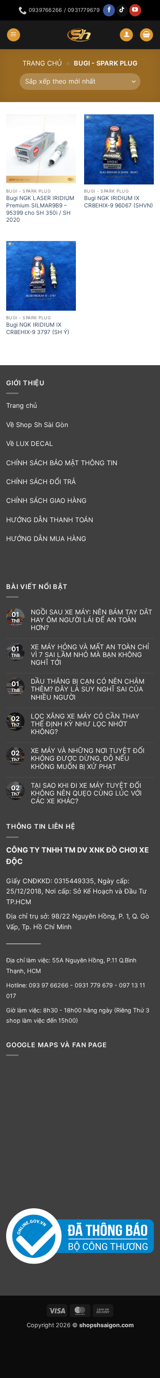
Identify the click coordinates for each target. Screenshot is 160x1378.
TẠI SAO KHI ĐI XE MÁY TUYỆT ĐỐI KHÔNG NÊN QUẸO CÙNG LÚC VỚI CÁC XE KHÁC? (86, 793)
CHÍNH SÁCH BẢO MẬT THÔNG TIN (61, 463)
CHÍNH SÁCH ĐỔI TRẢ (41, 482)
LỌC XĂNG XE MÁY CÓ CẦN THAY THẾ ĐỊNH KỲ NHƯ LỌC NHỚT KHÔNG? (85, 724)
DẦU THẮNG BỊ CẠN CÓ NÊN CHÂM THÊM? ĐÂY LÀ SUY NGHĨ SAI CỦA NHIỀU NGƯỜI (87, 689)
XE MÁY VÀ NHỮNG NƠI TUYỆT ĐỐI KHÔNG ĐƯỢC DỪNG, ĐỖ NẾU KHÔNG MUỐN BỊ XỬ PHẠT (87, 758)
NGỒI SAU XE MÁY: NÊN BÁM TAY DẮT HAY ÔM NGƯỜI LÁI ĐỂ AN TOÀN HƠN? (91, 620)
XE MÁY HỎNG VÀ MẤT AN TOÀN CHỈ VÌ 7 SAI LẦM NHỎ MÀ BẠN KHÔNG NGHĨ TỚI (90, 654)
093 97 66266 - (52, 985)
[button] (13, 35)
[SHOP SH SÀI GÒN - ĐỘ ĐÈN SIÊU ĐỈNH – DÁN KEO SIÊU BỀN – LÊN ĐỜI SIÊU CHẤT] (79, 34)
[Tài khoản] (126, 35)
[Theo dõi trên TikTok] (122, 10)
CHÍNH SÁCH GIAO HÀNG (46, 500)
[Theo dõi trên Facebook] (109, 10)
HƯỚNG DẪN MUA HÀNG (46, 538)
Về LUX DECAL (29, 443)
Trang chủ (42, 63)
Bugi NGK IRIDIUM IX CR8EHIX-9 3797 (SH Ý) (37, 328)
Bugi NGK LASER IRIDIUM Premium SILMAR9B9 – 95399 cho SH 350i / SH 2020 (40, 209)
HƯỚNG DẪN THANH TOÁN (49, 520)
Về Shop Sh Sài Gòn (37, 425)
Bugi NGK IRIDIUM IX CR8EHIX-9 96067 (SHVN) (118, 202)
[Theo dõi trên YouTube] (135, 10)
